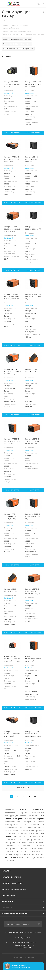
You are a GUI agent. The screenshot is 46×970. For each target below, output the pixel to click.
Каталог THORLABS (11, 877)
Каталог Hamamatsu (12, 883)
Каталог (6, 871)
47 (35, 796)
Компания (7, 901)
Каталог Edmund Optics (14, 889)
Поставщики (8, 895)
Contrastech (8, 93)
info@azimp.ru (24, 937)
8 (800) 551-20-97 (17, 933)
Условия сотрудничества (15, 913)
